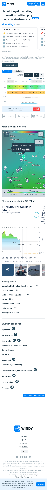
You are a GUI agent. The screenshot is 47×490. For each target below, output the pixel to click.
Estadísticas (18, 71)
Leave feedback (11, 65)
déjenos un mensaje (31, 475)
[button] (39, 215)
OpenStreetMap (34, 188)
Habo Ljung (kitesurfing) (22, 145)
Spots (23, 440)
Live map (23, 436)
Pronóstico (7, 71)
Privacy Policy (19, 477)
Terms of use (28, 477)
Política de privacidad (24, 485)
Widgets (23, 443)
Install (36, 109)
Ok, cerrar (41, 484)
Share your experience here (34, 395)
